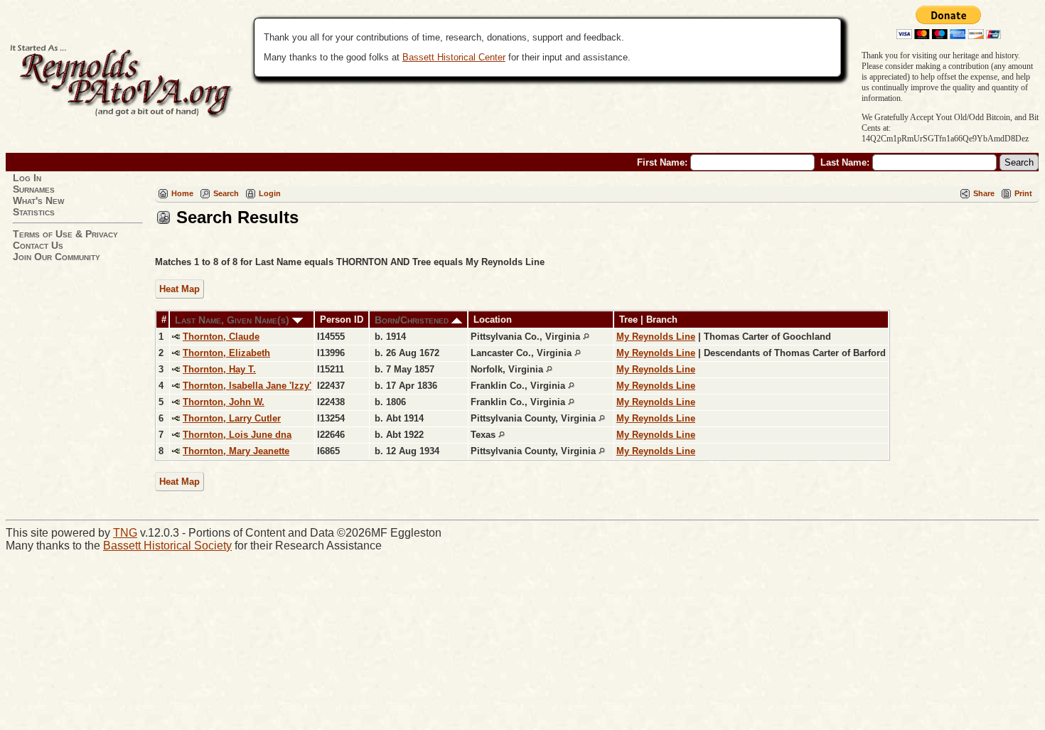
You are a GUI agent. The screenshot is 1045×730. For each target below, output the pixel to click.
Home (182, 193)
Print (1023, 193)
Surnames (34, 189)
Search (226, 193)
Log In (27, 177)
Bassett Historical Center (453, 57)
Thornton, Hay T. (219, 369)
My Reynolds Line (655, 336)
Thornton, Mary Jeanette (236, 451)
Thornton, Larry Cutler (232, 418)
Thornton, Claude (221, 336)
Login (270, 193)
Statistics (34, 212)
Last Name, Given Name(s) (233, 320)
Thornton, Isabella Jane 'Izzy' (247, 385)
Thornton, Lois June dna (237, 434)
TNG (125, 533)
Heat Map (179, 289)
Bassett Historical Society (167, 546)
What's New (38, 200)
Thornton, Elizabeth (226, 353)
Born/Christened (413, 320)
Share (984, 193)
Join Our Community (56, 256)
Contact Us (38, 245)
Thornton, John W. (223, 402)
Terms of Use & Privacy (65, 234)
